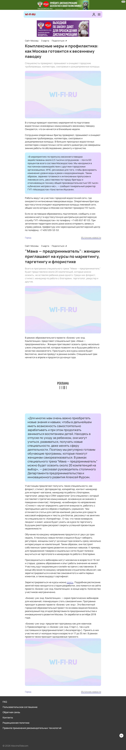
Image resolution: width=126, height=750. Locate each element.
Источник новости (91, 237)
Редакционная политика (16, 722)
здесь (70, 582)
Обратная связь (11, 712)
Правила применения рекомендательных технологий (32, 728)
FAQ (5, 701)
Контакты (8, 717)
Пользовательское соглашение (20, 707)
